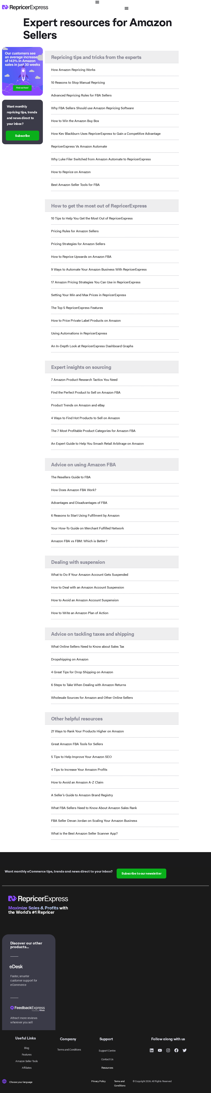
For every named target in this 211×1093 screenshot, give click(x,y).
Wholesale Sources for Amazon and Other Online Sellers (92, 697)
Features (27, 1054)
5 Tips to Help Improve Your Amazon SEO (81, 756)
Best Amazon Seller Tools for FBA (75, 184)
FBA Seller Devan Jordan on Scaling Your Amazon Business (94, 820)
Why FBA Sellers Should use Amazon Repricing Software (92, 108)
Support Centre (107, 1050)
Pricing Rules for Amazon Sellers (75, 231)
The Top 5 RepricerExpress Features (77, 307)
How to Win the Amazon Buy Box (75, 120)
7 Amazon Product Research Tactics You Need (84, 379)
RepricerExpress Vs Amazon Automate (79, 146)
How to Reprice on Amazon (71, 171)
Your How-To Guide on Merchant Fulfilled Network (87, 528)
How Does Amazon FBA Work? (73, 489)
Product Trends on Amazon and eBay (78, 405)
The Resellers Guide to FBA (71, 477)
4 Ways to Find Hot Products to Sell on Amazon (85, 417)
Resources (107, 1068)
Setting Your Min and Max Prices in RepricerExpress (88, 294)
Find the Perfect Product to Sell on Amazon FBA (86, 392)
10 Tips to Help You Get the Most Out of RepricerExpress (92, 218)
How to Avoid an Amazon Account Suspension (85, 600)
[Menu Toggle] (97, 2)
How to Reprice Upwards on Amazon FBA (81, 256)
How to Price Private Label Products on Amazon (86, 320)
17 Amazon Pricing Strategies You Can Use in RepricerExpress (96, 282)
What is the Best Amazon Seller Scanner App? (84, 833)
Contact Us (107, 1059)
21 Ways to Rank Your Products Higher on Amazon (87, 731)
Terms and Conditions (69, 1049)
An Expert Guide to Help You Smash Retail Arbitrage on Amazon (97, 443)
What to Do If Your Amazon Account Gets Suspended (89, 574)
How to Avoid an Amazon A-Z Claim (77, 782)
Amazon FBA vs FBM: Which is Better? (79, 540)
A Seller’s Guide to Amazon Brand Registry (82, 795)
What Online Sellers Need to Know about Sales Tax (87, 646)
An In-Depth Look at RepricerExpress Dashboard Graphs (92, 346)
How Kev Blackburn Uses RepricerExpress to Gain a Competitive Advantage (106, 133)
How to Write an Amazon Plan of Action (79, 612)
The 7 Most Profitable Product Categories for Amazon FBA (93, 430)
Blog (26, 1048)
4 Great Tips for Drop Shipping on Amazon (82, 672)
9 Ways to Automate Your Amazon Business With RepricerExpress (99, 269)
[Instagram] (168, 1050)
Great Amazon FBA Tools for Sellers (77, 743)
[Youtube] (160, 1050)
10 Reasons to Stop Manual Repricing (78, 82)
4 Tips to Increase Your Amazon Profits (79, 769)
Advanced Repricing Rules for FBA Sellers (81, 95)
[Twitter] (185, 1050)
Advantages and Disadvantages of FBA (79, 502)
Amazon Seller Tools (26, 1061)
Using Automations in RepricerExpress (79, 333)
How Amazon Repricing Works (73, 69)
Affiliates (26, 1068)
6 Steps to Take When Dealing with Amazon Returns (88, 684)
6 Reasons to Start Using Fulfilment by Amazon (85, 515)
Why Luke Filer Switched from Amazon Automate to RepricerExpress (101, 159)
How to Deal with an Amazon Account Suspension (87, 587)
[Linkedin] (152, 1050)
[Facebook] (176, 1050)
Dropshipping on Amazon (69, 659)
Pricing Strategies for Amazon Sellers (78, 243)
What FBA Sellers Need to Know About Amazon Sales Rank (94, 807)
